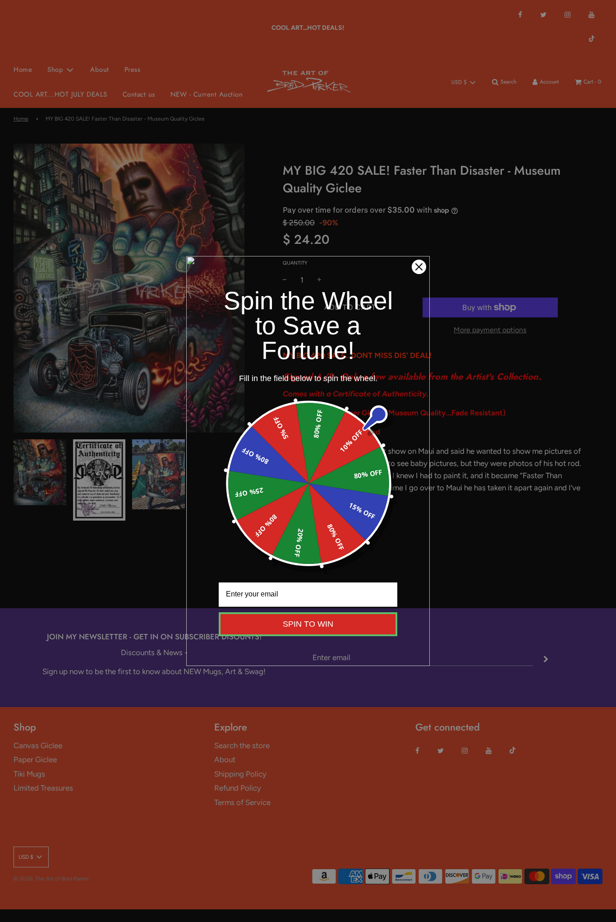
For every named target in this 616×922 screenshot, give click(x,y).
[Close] (419, 267)
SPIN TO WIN (308, 624)
